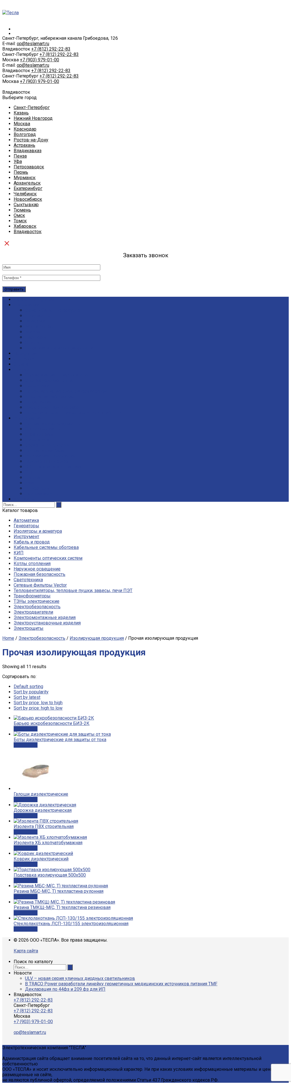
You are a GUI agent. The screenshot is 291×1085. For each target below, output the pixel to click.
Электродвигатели (33, 612)
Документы (37, 315)
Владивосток (27, 231)
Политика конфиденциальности (59, 348)
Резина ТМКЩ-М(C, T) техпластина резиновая (62, 907)
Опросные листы (43, 429)
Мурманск (25, 177)
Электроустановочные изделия (47, 623)
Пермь (21, 172)
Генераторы (26, 525)
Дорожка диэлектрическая (43, 810)
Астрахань (24, 145)
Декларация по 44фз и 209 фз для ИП (65, 989)
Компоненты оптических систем (48, 558)
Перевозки (37, 385)
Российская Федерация (50, 456)
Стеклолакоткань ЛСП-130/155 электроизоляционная (71, 923)
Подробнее (26, 728)
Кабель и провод (32, 542)
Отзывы (34, 342)
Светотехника (28, 579)
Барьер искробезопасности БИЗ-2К (52, 723)
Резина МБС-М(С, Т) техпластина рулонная (58, 891)
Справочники (39, 434)
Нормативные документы (53, 423)
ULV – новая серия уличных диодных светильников (80, 978)
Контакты (24, 499)
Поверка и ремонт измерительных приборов (73, 412)
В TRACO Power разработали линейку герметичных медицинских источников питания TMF (121, 983)
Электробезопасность (37, 606)
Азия (30, 483)
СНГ (29, 472)
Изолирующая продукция (97, 638)
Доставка (24, 358)
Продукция (25, 353)
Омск (19, 215)
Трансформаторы (32, 596)
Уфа (18, 161)
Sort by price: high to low (38, 708)
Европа (32, 477)
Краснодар (25, 129)
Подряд (22, 369)
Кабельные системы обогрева (46, 547)
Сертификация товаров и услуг (58, 375)
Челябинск (25, 193)
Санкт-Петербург (32, 107)
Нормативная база (44, 450)
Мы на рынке (39, 326)
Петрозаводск (29, 167)
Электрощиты (28, 628)
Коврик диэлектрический (41, 859)
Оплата (21, 364)
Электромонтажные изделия (45, 617)
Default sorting (28, 686)
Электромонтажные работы (55, 407)
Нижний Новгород (33, 118)
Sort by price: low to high (38, 702)
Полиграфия (38, 402)
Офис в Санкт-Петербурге (52, 310)
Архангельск (27, 183)
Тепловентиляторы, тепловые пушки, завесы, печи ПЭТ (73, 590)
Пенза (20, 156)
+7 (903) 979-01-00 (39, 59)
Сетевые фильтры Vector (40, 585)
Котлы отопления (32, 563)
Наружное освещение (37, 569)
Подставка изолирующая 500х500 (50, 875)
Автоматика (26, 520)
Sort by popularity (31, 692)
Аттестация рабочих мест (51, 396)
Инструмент (26, 536)
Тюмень (22, 210)
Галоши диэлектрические (41, 794)
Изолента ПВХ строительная (44, 826)
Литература (37, 439)
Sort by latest (27, 697)
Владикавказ (27, 150)
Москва (22, 123)
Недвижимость (41, 493)
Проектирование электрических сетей (66, 391)
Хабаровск (25, 226)
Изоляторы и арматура (38, 531)
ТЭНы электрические (36, 601)
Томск (20, 220)
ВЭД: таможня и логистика (53, 466)
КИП (19, 552)
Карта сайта (26, 951)
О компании (26, 305)
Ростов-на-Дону (31, 140)
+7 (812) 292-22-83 (50, 49)
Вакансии (35, 321)
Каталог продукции (34, 299)
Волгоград (25, 134)
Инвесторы (37, 488)
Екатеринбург (28, 188)
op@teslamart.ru (33, 43)
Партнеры (35, 337)
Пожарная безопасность (39, 574)
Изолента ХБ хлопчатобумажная (48, 842)
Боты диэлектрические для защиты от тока (60, 739)
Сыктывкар (26, 204)
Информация (27, 418)
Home (8, 638)
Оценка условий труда (49, 380)
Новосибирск (28, 199)
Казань (21, 113)
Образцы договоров (47, 445)
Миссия (33, 332)
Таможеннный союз (46, 461)
